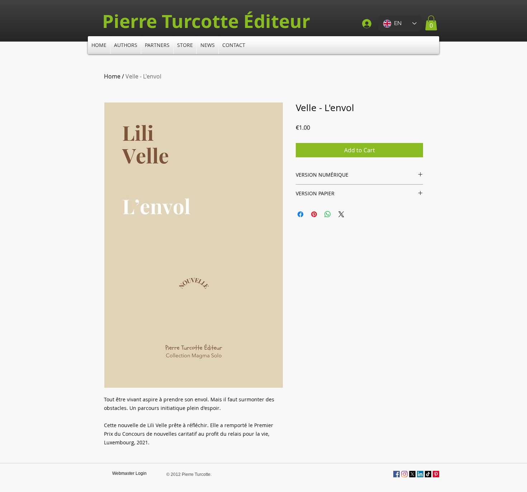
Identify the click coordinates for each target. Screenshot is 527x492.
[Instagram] (404, 474)
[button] (431, 22)
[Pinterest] (436, 474)
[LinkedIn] (420, 474)
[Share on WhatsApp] (327, 214)
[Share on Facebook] (300, 214)
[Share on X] (341, 214)
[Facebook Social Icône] (396, 474)
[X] (412, 474)
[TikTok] (428, 474)
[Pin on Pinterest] (314, 214)
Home (112, 76)
